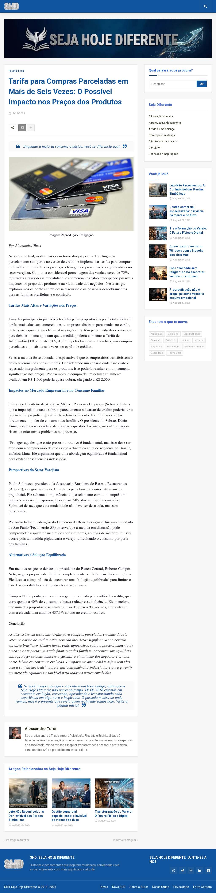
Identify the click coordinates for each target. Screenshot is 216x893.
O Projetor (155, 147)
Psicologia (173, 346)
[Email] (22, 127)
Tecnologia (174, 353)
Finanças (170, 340)
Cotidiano (173, 334)
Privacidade (181, 887)
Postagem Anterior (17, 840)
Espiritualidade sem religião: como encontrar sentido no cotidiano (187, 272)
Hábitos (185, 340)
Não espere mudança (162, 135)
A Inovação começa (161, 116)
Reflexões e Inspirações (163, 153)
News (104, 887)
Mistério (199, 340)
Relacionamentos (194, 346)
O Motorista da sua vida (163, 141)
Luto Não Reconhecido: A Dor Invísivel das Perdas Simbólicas (26, 816)
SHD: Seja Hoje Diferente (20, 887)
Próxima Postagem (124, 840)
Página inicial (16, 70)
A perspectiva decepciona (165, 122)
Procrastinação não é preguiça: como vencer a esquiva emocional (186, 293)
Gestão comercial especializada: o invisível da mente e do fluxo (69, 816)
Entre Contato (202, 887)
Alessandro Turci (40, 728)
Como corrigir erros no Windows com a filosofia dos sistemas (186, 250)
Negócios (156, 346)
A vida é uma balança (162, 129)
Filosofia (155, 340)
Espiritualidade (192, 334)
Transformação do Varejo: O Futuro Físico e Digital (113, 813)
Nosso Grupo (160, 887)
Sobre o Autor (139, 887)
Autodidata (157, 334)
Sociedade (157, 353)
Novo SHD (118, 887)
